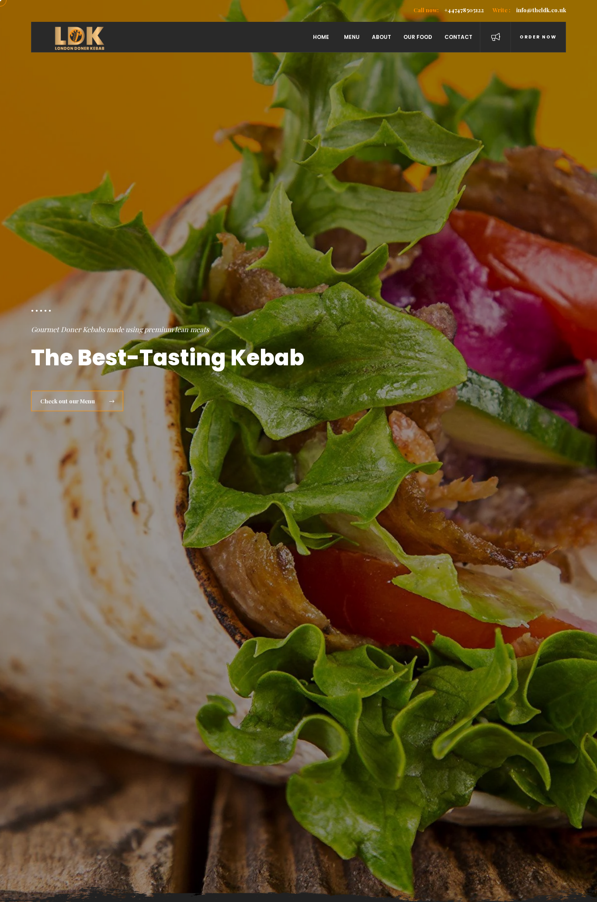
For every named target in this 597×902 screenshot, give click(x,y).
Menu (352, 37)
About (381, 37)
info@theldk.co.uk (529, 10)
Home (321, 37)
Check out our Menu (68, 401)
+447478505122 (448, 10)
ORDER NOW (538, 37)
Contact (458, 37)
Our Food (417, 37)
